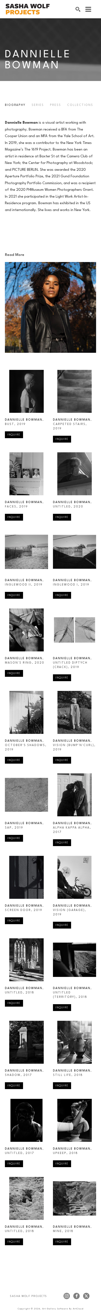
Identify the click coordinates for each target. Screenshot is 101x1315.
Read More (14, 255)
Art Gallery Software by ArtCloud (62, 1309)
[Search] (78, 9)
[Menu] (88, 9)
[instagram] (66, 1296)
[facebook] (76, 1296)
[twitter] (86, 1296)
